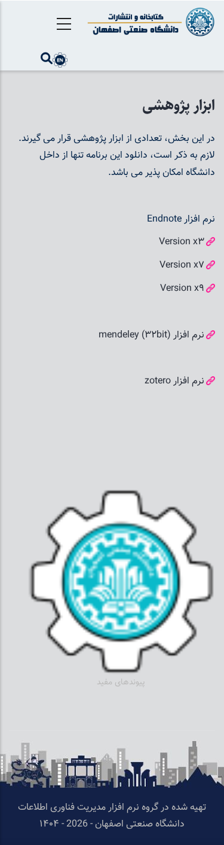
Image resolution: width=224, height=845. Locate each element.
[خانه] (149, 22)
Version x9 (182, 288)
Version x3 (181, 242)
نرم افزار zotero (174, 381)
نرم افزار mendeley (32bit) (151, 335)
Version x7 (181, 265)
